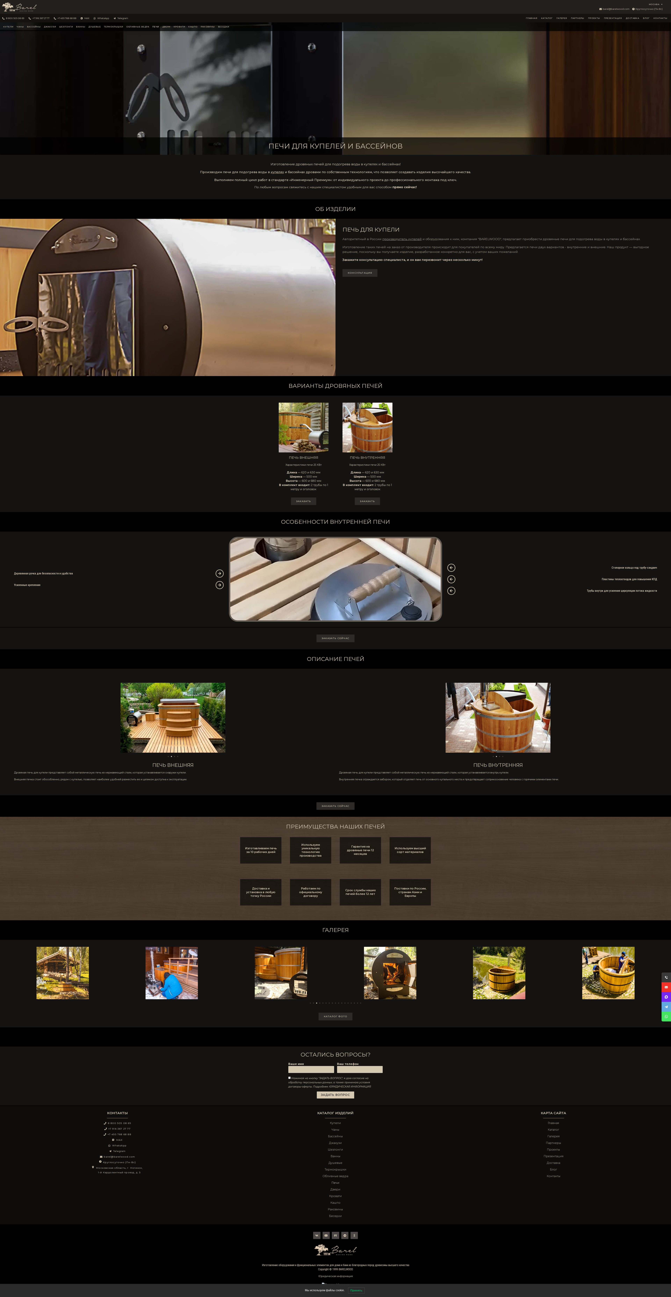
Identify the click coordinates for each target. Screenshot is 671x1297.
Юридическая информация (335, 1276)
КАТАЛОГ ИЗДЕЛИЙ (335, 1113)
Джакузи (50, 27)
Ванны (80, 27)
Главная (531, 18)
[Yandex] (354, 1235)
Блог (646, 18)
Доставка (632, 18)
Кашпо (193, 27)
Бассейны (34, 27)
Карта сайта (553, 1113)
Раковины (208, 27)
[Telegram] (345, 1235)
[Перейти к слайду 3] (174, 756)
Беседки (223, 27)
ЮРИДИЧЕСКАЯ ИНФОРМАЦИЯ (350, 1086)
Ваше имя (296, 1064)
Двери (166, 27)
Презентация (613, 18)
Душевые (94, 27)
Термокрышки (113, 27)
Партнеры (577, 18)
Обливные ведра (137, 27)
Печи (155, 27)
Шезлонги (66, 27)
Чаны (20, 27)
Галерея (562, 18)
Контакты (660, 18)
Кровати (179, 27)
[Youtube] (326, 1235)
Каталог (547, 18)
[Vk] (316, 1235)
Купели (8, 27)
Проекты (594, 18)
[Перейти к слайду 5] (322, 1003)
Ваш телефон (348, 1064)
